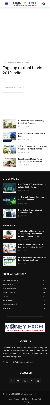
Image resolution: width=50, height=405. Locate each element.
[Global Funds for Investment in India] (9, 137)
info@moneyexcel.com (23, 362)
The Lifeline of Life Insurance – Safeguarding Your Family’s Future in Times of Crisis (31, 233)
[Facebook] (12, 380)
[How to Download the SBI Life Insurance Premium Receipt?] (9, 248)
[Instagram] (38, 380)
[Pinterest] (31, 380)
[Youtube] (18, 380)
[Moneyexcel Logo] (25, 4)
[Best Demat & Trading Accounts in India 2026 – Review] (9, 187)
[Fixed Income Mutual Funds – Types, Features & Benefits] (9, 162)
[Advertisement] (25, 34)
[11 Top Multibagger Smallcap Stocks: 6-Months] (9, 200)
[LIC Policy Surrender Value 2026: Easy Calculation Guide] (9, 261)
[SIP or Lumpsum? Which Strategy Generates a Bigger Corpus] (9, 149)
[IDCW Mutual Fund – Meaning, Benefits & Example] (9, 124)
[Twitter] (25, 380)
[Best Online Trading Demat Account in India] (9, 213)
